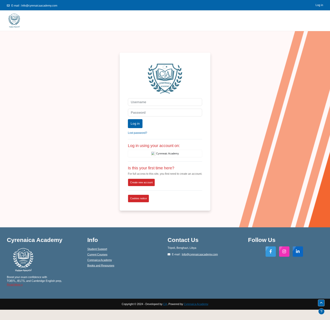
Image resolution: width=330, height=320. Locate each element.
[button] (321, 303)
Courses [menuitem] (313, 20)
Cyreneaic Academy (167, 153)
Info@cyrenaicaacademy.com (39, 5)
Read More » (15, 284)
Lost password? (137, 132)
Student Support (97, 249)
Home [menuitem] (301, 20)
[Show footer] (321, 311)
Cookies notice (138, 198)
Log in (319, 5)
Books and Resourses (100, 265)
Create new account (141, 182)
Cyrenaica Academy (99, 260)
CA (165, 304)
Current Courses (97, 254)
